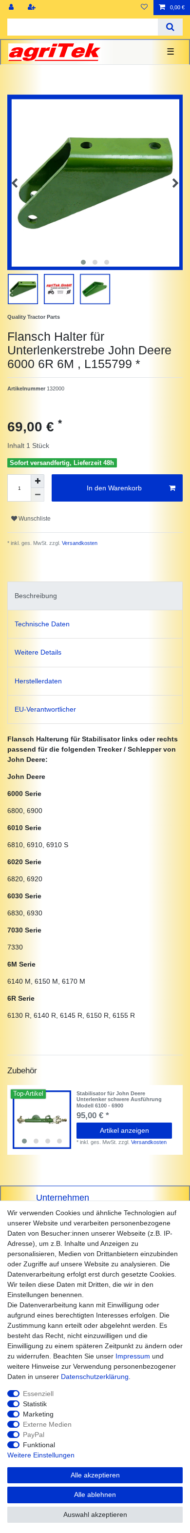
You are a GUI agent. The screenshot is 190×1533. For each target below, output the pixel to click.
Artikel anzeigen (124, 1130)
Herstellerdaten (38, 681)
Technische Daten (42, 624)
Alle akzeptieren (95, 1475)
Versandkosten (78, 543)
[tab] (95, 596)
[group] (42, 1119)
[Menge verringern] (37, 495)
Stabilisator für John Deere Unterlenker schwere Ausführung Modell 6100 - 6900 (119, 1099)
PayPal (33, 1434)
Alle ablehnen (95, 1494)
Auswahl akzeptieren (95, 1514)
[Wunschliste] (144, 7)
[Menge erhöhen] (37, 481)
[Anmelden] (12, 7)
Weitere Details (38, 652)
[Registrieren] (32, 7)
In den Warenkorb (114, 488)
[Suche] (170, 27)
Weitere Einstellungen (41, 1455)
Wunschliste (34, 518)
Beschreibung (36, 596)
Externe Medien (47, 1424)
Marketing (38, 1414)
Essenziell (38, 1393)
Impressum (132, 1356)
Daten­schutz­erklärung (95, 1376)
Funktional (39, 1445)
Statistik (35, 1404)
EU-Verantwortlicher (45, 709)
